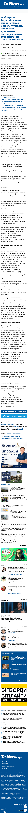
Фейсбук (21, 428)
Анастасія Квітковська (14, 584)
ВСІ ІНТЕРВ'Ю (23, 599)
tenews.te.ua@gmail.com (8, 424)
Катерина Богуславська (15, 574)
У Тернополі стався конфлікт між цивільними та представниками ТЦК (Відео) (14, 723)
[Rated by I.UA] (23, 810)
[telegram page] (23, 805)
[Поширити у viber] (23, 51)
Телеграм (20, 429)
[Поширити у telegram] (25, 51)
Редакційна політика (8, 766)
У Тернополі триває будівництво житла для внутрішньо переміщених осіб (18, 516)
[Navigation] (25, 10)
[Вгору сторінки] (25, 806)
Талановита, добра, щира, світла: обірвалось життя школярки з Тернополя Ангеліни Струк (14, 728)
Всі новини (23, 545)
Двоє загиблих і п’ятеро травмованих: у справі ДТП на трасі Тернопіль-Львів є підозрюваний (13, 737)
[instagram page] (25, 805)
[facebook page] (17, 805)
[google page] (15, 805)
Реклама (4, 768)
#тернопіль (4, 440)
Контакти (5, 763)
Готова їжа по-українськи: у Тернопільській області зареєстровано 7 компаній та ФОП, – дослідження (18, 510)
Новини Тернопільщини (14, 433)
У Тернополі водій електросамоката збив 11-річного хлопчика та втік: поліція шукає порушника (13, 529)
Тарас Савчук (11, 632)
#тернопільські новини (15, 440)
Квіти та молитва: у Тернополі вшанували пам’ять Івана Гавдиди (12, 506)
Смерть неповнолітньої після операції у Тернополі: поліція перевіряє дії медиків (13, 714)
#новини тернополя (17, 438)
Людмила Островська (14, 593)
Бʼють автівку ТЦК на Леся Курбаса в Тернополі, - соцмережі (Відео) (12, 719)
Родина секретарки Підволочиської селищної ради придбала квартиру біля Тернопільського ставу (18, 489)
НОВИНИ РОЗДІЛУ (22, 680)
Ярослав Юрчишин (13, 648)
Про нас (4, 761)
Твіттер (16, 426)
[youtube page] (21, 805)
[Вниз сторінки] (25, 810)
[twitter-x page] (19, 805)
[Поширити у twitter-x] (20, 51)
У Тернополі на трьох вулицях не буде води (12, 495)
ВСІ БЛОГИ (24, 626)
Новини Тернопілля (15, 44)
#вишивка (7, 436)
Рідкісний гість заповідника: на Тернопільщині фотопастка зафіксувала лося (13, 523)
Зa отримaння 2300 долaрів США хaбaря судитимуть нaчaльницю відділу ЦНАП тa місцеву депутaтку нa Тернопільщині (13, 732)
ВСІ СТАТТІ (24, 564)
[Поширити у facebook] (17, 51)
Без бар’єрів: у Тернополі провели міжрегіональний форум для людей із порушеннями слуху (11, 541)
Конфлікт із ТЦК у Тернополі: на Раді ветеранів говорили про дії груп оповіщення (14, 742)
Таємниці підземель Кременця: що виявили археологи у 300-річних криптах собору (13, 535)
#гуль (12, 436)
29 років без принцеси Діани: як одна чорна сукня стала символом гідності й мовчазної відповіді (18, 499)
